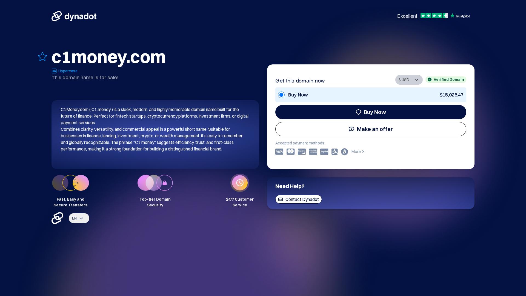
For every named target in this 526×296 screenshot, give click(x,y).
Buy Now (375, 112)
